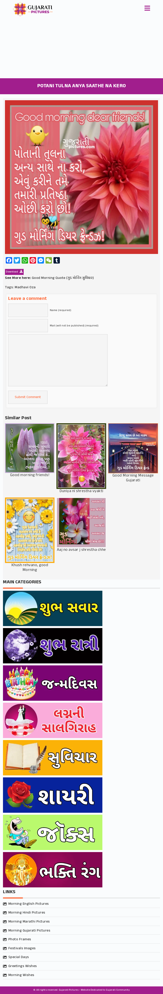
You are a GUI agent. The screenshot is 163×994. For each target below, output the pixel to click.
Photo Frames (19, 939)
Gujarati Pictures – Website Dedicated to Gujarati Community (94, 990)
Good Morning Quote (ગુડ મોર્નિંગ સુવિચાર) (63, 278)
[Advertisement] (81, 48)
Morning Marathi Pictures (29, 922)
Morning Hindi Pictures (26, 913)
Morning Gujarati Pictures (29, 931)
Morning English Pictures (28, 904)
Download (12, 272)
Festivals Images (22, 948)
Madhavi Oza (25, 287)
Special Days (18, 957)
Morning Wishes (21, 975)
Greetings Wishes (22, 966)
